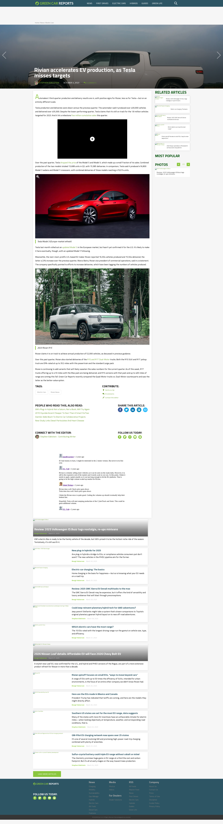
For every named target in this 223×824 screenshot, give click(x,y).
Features (92, 813)
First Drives (102, 3)
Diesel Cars (93, 809)
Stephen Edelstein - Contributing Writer (58, 436)
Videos (111, 789)
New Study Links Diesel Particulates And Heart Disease (59, 420)
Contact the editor (111, 397)
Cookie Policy (154, 803)
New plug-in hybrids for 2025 (86, 550)
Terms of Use (154, 796)
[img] (120, 409)
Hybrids (134, 3)
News (89, 3)
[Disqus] (92, 482)
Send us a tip (109, 390)
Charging (92, 786)
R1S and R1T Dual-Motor (98, 359)
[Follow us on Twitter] (124, 437)
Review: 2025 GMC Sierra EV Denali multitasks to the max (101, 588)
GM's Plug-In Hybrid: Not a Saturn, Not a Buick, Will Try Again (62, 409)
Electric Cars (119, 3)
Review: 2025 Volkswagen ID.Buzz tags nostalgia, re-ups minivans (76, 528)
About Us (153, 786)
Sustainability (94, 793)
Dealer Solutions (115, 799)
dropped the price (68, 162)
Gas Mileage (93, 796)
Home (37, 22)
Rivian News (55, 392)
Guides (145, 3)
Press (151, 793)
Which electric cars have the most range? (93, 627)
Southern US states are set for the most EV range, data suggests (105, 713)
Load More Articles (47, 774)
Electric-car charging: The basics (88, 569)
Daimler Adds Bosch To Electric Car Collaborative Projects (60, 417)
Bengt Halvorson (40, 533)
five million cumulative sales (83, 115)
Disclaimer (153, 799)
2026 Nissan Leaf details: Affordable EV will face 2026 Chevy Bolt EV (77, 653)
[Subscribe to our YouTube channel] (135, 437)
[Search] (182, 3)
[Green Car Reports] (54, 3)
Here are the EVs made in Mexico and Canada (95, 694)
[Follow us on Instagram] (130, 437)
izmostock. (128, 817)
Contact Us (153, 789)
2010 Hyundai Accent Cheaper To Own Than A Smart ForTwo (62, 413)
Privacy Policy (154, 806)
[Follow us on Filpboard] (140, 437)
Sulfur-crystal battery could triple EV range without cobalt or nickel (105, 754)
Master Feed (134, 789)
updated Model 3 (69, 247)
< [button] (178, 164)
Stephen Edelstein (49, 83)
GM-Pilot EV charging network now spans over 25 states (100, 735)
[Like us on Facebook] (119, 437)
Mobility (92, 789)
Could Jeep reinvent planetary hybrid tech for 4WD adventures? (104, 608)
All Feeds (132, 786)
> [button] (188, 164)
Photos (112, 786)
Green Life (157, 3)
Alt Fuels (92, 806)
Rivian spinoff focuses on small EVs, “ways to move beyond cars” (105, 675)
